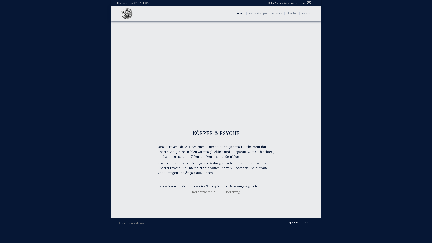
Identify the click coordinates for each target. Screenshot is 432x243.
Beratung (233, 192)
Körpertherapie (203, 192)
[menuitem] (290, 2)
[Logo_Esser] (127, 13)
